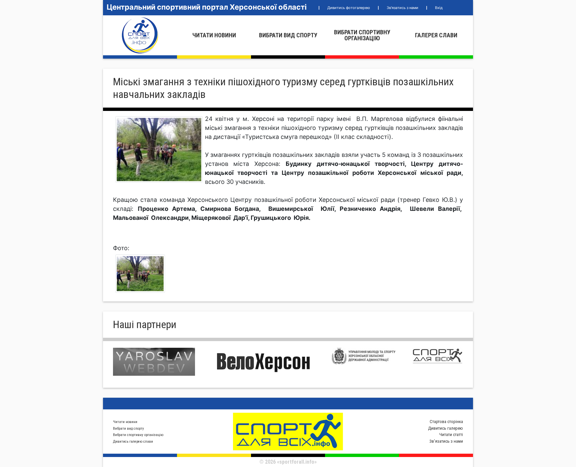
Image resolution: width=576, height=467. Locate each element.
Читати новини (214, 35)
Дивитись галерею (445, 428)
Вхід (439, 7)
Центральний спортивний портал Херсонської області (207, 7)
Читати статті (451, 434)
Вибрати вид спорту (288, 35)
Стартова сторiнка (446, 421)
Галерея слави (436, 35)
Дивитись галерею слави (133, 441)
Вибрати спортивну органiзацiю (362, 35)
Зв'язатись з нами (402, 7)
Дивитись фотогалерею (348, 7)
